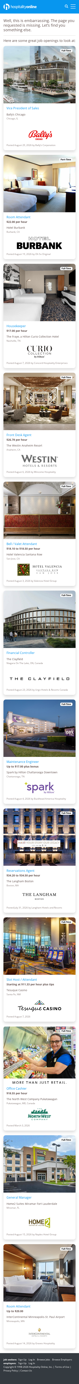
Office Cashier (17, 1088)
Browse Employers (62, 1359)
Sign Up (22, 1359)
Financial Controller (21, 653)
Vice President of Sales (23, 108)
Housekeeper (16, 326)
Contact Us (26, 1370)
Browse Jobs (43, 1359)
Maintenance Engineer (23, 762)
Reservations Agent (21, 871)
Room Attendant (18, 217)
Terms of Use (62, 1367)
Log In (32, 1359)
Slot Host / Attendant (22, 979)
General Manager (19, 1197)
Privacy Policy (10, 1370)
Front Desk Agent (19, 435)
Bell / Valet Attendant (22, 544)
